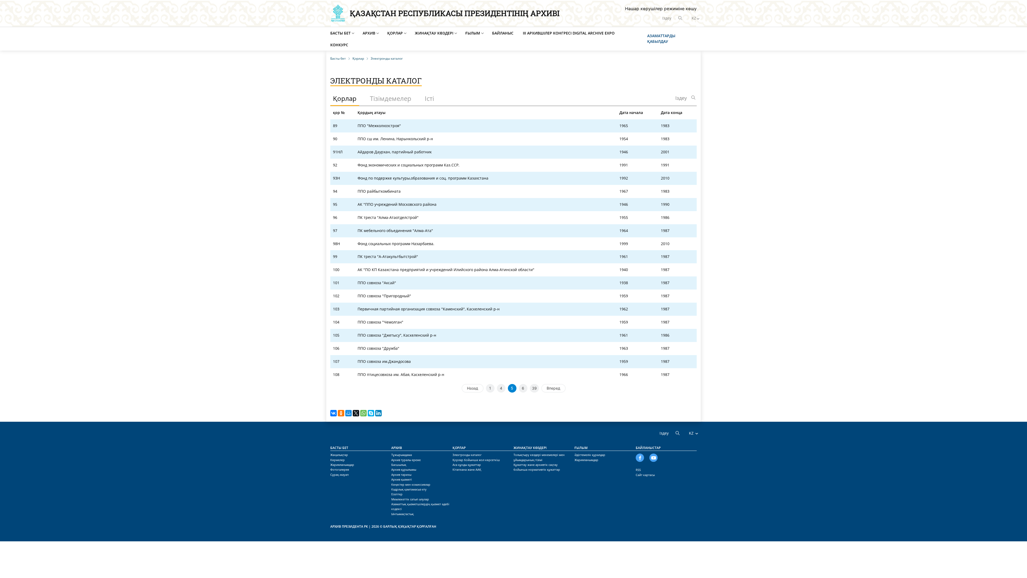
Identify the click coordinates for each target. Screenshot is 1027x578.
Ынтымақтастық (402, 514)
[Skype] (371, 413)
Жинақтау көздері (434, 33)
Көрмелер (337, 460)
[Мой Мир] (348, 413)
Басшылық (398, 465)
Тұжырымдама (401, 455)
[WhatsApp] (363, 413)
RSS (638, 470)
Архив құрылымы (403, 469)
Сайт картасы (645, 475)
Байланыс (503, 33)
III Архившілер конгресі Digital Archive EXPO (569, 33)
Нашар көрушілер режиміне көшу (661, 8)
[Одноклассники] (341, 413)
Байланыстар (648, 448)
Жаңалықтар (339, 455)
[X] (356, 413)
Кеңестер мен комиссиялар (410, 484)
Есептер (397, 494)
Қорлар (395, 33)
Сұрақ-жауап (339, 475)
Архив (369, 33)
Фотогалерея (339, 469)
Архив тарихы (401, 475)
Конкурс (339, 44)
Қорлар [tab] (345, 98)
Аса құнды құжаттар (467, 465)
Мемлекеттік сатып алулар (410, 499)
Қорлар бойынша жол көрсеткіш (476, 460)
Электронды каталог (467, 455)
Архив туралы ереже (406, 460)
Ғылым (472, 33)
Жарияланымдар (342, 465)
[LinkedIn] (378, 413)
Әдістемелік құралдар (589, 455)
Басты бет (340, 33)
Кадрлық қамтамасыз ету (409, 489)
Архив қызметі (401, 479)
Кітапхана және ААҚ (467, 469)
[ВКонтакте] (333, 413)
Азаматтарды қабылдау (661, 38)
